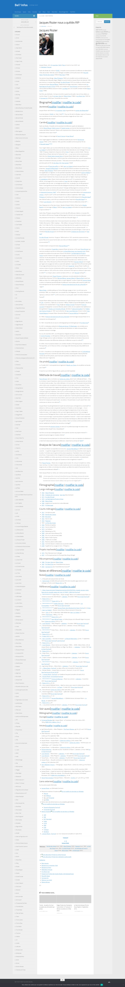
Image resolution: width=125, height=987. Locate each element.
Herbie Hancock (19, 441)
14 (77, 239)
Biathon (18, 128)
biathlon (18, 124)
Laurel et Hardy (87, 280)
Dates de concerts (20, 274)
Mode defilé (18, 629)
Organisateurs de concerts (22, 699)
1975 (43, 553)
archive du (51, 672)
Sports (24, 12)
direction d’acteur (55, 426)
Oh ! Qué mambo (64, 163)
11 (49, 209)
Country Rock (19, 258)
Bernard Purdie (19, 118)
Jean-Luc (46, 610)
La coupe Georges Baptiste (22, 526)
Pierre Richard (73, 86)
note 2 (51, 143)
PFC (17, 719)
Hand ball (18, 424)
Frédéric (58, 603)
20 (84, 272)
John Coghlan (19, 503)
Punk (17, 746)
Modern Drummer (20, 633)
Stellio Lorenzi (56, 128)
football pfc (18, 374)
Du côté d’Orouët (65, 82)
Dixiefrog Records (20, 291)
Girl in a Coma (19, 394)
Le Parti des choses (50, 523)
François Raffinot (73, 313)
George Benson (19, 388)
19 (44, 272)
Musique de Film (20, 656)
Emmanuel (47, 720)
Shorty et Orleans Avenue (22, 843)
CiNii (45, 827)
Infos (29, 12)
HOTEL (17, 451)
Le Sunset (18, 563)
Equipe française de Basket (22, 338)
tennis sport (18, 900)
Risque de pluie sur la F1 (21, 793)
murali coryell (105, 49)
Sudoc (45, 821)
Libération (64, 597)
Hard (17, 428)
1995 (43, 544)
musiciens (101, 51)
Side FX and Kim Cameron (22, 846)
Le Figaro (59, 687)
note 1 (63, 113)
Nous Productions (20, 683)
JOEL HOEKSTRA (19, 499)
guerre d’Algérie (86, 172)
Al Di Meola (18, 54)
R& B (17, 753)
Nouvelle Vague (45, 144)
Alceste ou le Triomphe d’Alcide (56, 309)
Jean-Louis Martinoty (72, 311)
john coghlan (98, 47)
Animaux (18, 68)
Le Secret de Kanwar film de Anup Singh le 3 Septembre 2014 (81, 907)
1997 (43, 564)
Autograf (18, 88)
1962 (43, 493)
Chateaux (18, 218)
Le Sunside (18, 569)
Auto (17, 84)
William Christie (70, 304)
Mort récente (45, 863)
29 (45, 367)
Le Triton (18, 573)
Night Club (18, 673)
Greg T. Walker (19, 411)
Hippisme (18, 448)
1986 (43, 501)
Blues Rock (54, 12)
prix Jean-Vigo (57, 96)
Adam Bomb (19, 48)
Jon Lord (18, 509)
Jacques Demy (59, 156)
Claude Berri (55, 249)
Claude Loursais (65, 128)
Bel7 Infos (21, 5)
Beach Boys (18, 104)
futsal (17, 381)
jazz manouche (19, 481)
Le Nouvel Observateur (71, 638)
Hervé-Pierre (47, 778)
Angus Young (19, 61)
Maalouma (108, 47)
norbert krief (107, 51)
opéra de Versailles (77, 309)
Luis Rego (64, 88)
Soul (17, 853)
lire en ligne (81, 597)
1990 (43, 503)
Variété (17, 943)
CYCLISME (18, 264)
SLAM (17, 850)
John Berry (56, 163)
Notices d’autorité (46, 811)
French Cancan (61, 136)
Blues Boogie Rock (63, 12)
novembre (55, 65)
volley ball (18, 946)
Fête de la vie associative (21, 354)
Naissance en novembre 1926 (50, 865)
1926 (59, 65)
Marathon (18, 613)
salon (97, 54)
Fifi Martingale (73, 326)
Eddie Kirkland (19, 328)
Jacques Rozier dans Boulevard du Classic (69, 608)
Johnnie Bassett (19, 506)
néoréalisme (44, 179)
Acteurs (18, 44)
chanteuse (97, 35)
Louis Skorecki (47, 202)
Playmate (18, 726)
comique (18, 244)
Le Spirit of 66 (19, 559)
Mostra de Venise (63, 326)
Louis (46, 623)
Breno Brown (19, 168)
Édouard (46, 749)
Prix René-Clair (46, 872)
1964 (43, 495)
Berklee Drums (19, 111)
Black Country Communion (22, 138)
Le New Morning (20, 553)
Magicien (18, 609)
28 (45, 347)
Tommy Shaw (19, 923)
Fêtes (17, 361)
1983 (43, 533)
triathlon (18, 936)
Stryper (17, 866)
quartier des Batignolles (81, 110)
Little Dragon (19, 596)
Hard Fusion (18, 431)
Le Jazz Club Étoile (20, 549)
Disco (17, 288)
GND (45, 825)
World (17, 960)
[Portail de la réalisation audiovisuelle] (47, 857)
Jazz (40, 12)
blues (106, 32)
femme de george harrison (100, 39)
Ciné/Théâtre (49, 16)
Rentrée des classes (48, 75)
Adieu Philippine (58, 78)
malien (97, 49)
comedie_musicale (20, 241)
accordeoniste (19, 41)
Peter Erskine (19, 713)
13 (77, 217)
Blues (44, 12)
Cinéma (17, 228)
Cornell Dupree (19, 251)
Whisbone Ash (19, 950)
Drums (17, 318)
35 (69, 566)
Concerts (34, 12)
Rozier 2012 (59, 583)
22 (54, 294)
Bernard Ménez (54, 84)
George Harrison (19, 391)
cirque (17, 231)
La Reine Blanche (20, 533)
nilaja (104, 51)
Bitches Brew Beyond (21, 134)
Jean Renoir (70, 136)
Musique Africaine (20, 649)
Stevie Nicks (18, 860)
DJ (16, 298)
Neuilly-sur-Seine (71, 365)
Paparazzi (48, 521)
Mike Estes (18, 623)
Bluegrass (18, 144)
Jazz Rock (18, 484)
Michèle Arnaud (49, 231)
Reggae (18, 770)
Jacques (57, 698)
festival (106, 39)
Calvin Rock (18, 174)
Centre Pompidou (45, 336)
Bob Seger (18, 158)
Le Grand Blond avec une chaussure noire (74, 251)
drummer (18, 314)
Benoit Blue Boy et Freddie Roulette (24, 108)
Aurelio (17, 81)
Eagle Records (19, 321)
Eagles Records (19, 324)
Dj (16, 294)
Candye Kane (19, 181)
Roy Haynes (18, 830)
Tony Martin (18, 926)
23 (43, 296)
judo (17, 513)
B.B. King (18, 94)
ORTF (81, 441)
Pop (17, 733)
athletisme (18, 78)
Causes (17, 201)
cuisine (17, 261)
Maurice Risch (80, 278)
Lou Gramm (18, 599)
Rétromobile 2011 (20, 780)
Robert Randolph (20, 796)
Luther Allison (19, 603)
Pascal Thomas (57, 276)
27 (82, 339)
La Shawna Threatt (20, 539)
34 (80, 480)
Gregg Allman (19, 414)
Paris (63, 65)
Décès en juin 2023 (47, 880)
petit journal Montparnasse (22, 716)
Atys (58, 304)
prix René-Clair (81, 96)
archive (77, 592)
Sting (17, 863)
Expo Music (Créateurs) (21, 344)
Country (18, 254)
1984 (43, 535)
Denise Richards (19, 281)
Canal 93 (18, 178)
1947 (43, 512)
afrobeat (18, 51)
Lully (42, 302)
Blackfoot (18, 141)
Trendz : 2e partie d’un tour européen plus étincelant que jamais (46, 907)
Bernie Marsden (19, 121)
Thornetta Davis (19, 906)
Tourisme (18, 933)
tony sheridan (105, 56)
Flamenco (18, 364)
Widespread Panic (20, 956)
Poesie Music (19, 730)
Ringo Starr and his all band (22, 790)
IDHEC (58, 70)
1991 (43, 542)
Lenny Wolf (18, 579)
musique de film (19, 653)
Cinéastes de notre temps (78, 231)
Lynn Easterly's (19, 606)
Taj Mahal (99, 56)
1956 (43, 514)
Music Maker (19, 646)
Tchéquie (46, 829)
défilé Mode (18, 278)
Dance (17, 268)
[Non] (123, 985)
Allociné (46, 793)
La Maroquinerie (19, 529)
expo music (106, 37)
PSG (17, 740)
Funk (17, 378)
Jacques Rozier (45, 788)
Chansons (18, 208)
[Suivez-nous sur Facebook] (34, 16)
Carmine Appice (19, 188)
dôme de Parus (19, 304)
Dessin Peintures (20, 284)
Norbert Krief (19, 679)
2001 (43, 505)
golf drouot (101, 41)
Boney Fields (19, 161)
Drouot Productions (20, 311)
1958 (43, 516)
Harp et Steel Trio (20, 438)
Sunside (18, 880)
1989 (43, 539)
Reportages (18, 773)
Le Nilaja (18, 556)
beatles (102, 32)
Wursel (17, 963)
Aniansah (18, 64)
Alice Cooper (19, 58)
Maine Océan (67, 96)
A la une (41, 16)
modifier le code (71, 102)
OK (101, 984)
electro (17, 331)
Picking (17, 723)
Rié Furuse (18, 786)
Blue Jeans (62, 75)
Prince (17, 736)
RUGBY (17, 833)
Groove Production (20, 418)
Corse (65, 181)
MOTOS (18, 636)
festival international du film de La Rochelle (74, 284)
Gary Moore (18, 384)
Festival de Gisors (20, 348)
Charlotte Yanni (19, 214)
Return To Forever (20, 783)
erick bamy (102, 37)
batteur (98, 32)
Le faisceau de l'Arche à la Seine (23, 546)
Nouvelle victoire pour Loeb (22, 686)
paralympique (19, 703)
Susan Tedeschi (19, 883)
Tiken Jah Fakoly (19, 913)
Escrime (18, 341)
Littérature (18, 593)
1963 (43, 521)
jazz (104, 45)
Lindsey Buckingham (20, 586)
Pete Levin (18, 709)
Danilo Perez (19, 271)
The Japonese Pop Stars (21, 903)
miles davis (100, 49)
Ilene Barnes (19, 454)
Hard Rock (72, 12)
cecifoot (18, 204)
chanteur (104, 34)
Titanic (17, 916)
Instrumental (19, 461)
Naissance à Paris (46, 867)
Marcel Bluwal (47, 128)
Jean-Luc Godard (68, 166)
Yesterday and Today (20, 970)
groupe (104, 41)
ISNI (45, 817)
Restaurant (18, 776)
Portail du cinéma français (59, 855)
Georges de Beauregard (52, 168)
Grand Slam (18, 408)
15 (48, 241)
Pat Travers (18, 706)
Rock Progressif (19, 816)
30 (59, 401)
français (49, 67)
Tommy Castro (19, 920)
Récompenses (19, 766)
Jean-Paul (43, 26)
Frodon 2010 (45, 636)
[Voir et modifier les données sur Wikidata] (71, 791)
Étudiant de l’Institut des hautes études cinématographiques (58, 874)
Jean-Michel (57, 619)
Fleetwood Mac (19, 368)
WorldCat (46, 832)
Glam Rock (18, 398)
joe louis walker (107, 45)
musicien (98, 51)
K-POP (17, 516)
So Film (73, 778)
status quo (104, 54)
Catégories (42, 860)
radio (17, 756)
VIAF (45, 815)
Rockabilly (18, 823)
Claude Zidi (71, 266)
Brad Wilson (18, 164)
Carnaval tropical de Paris (21, 191)
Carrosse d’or (44, 98)
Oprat (17, 696)
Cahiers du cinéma (65, 379)
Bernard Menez (63, 246)
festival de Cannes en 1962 (48, 192)
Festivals (18, 351)
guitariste (100, 43)
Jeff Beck (18, 488)
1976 (43, 499)
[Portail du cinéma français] (47, 855)
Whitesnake (18, 953)
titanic (102, 56)
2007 (43, 555)
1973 (43, 497)
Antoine (57, 679)
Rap (17, 763)
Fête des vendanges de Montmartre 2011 (25, 358)
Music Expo (18, 643)
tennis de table (19, 896)
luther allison (103, 47)
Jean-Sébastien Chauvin (48, 765)
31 (88, 405)
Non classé (18, 676)
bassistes (18, 101)
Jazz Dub (18, 478)
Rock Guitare (19, 810)
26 (81, 339)
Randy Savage (19, 760)
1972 (43, 527)
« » (46, 668)
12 (50, 209)
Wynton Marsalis (20, 966)
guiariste (107, 41)
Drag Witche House (20, 308)
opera (17, 693)
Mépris (55, 207)
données (49, 819)
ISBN (47, 722)
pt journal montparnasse (21, 743)
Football (18, 371)
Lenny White (19, 576)
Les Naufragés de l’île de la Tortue (54, 499)
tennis (17, 893)
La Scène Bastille (20, 536)
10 (51, 65)
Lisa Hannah (18, 589)
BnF (45, 819)
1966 (43, 525)
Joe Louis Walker (19, 491)
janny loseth (102, 45)
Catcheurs (18, 198)
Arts (67, 152)
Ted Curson (18, 886)
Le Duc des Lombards (21, 543)
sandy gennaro (100, 54)
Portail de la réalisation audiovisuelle (61, 857)
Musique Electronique (21, 659)
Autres (17, 91)
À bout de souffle (53, 166)
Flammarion (49, 614)
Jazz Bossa (18, 474)
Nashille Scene (19, 663)
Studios (17, 873)
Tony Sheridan (19, 930)
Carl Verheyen (19, 184)
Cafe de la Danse (20, 171)
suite (58, 641)
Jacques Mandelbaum (72, 449)
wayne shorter (99, 58)
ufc (16, 940)
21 (42, 286)
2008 (43, 546)
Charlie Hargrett (19, 211)
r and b (17, 750)
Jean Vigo (62, 495)
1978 (43, 531)
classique (18, 234)
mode (17, 626)
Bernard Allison (19, 114)
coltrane (101, 35)
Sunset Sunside (19, 876)
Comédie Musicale (20, 238)
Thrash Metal (19, 910)
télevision (18, 890)
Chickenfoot (18, 221)
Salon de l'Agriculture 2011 (22, 836)
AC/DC (17, 38)
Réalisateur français (47, 869)
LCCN (45, 823)
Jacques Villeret (79, 262)
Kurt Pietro (18, 519)
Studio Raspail (19, 870)
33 (81, 459)
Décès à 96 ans (46, 882)
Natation (18, 666)
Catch (17, 194)
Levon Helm (18, 583)
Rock (48, 12)
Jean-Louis (46, 638)
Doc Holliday (19, 301)
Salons (17, 840)
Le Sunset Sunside (20, 566)
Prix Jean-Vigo (49, 562)
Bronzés (77, 273)
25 (88, 322)
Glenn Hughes (19, 401)
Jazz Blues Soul (19, 471)
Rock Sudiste (19, 820)
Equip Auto (18, 334)
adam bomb (99, 30)
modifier (56, 102)
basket (17, 98)
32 (70, 422)
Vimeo (89, 608)
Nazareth (18, 669)
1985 (43, 537)
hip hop (17, 444)
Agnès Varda (51, 156)
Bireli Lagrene (19, 131)
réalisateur (44, 67)
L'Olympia (18, 523)
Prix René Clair (84, 323)
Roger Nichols (19, 826)
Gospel (17, 404)
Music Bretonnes (20, 639)
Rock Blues (18, 806)
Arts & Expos (18, 12)
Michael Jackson (19, 619)
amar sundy (104, 29)
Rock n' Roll (18, 813)
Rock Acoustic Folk (20, 803)
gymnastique (19, 421)
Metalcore (18, 616)
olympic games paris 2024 (22, 689)
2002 (43, 567)
